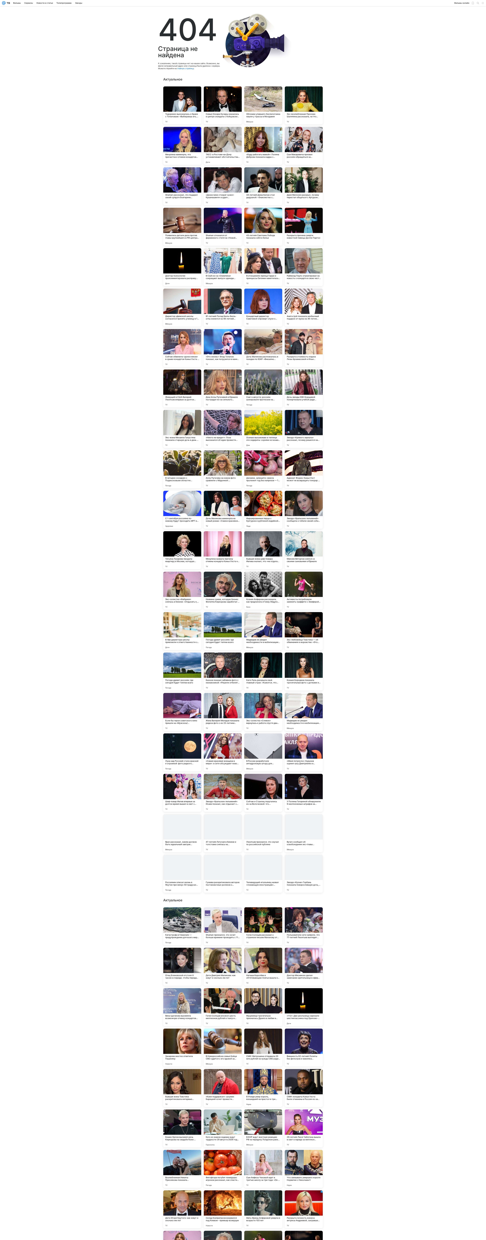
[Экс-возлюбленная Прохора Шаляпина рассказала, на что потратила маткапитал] (304, 105)
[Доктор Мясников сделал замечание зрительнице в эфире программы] (304, 1209)
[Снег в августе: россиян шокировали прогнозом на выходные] (263, 388)
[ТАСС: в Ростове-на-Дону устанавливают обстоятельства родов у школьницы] (223, 146)
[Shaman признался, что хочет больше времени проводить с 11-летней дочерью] (223, 1169)
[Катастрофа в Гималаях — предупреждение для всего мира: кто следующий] (182, 1169)
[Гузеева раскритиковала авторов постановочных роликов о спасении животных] (223, 874)
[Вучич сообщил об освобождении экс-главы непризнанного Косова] (304, 833)
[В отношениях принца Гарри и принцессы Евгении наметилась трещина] (263, 267)
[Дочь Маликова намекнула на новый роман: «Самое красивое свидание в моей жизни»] (223, 510)
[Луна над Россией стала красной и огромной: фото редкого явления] (182, 752)
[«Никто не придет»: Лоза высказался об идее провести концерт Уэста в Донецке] (223, 429)
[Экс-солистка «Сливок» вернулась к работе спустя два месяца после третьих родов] (263, 712)
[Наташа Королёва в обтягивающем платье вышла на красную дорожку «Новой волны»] (263, 1209)
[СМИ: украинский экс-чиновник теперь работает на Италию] (182, 995)
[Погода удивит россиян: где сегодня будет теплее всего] (223, 631)
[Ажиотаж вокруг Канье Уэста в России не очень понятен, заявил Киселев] (182, 914)
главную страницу (185, 68)
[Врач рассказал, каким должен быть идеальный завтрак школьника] (182, 833)
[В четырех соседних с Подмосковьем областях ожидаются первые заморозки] (182, 469)
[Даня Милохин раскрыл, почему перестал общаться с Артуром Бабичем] (304, 186)
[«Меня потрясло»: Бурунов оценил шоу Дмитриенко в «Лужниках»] (304, 752)
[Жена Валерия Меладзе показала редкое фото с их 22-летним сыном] (223, 712)
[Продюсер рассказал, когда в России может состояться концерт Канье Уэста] (182, 1035)
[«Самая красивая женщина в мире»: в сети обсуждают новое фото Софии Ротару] (223, 752)
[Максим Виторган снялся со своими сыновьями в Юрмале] (304, 550)
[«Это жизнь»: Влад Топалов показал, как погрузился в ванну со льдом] (223, 348)
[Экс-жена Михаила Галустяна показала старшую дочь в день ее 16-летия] (182, 429)
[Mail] (4, 3)
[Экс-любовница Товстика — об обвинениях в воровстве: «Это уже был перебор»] (304, 631)
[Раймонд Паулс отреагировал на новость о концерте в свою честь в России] (304, 267)
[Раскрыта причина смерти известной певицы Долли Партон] (304, 227)
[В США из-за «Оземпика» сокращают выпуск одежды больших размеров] (223, 267)
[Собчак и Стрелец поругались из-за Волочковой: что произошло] (263, 793)
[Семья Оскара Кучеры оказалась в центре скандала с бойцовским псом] (223, 105)
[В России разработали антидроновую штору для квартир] (263, 752)
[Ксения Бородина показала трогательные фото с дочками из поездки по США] (304, 671)
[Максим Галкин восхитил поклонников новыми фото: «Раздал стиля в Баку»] (182, 1116)
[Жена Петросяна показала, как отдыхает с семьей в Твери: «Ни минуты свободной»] (304, 955)
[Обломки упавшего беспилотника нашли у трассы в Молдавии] (263, 105)
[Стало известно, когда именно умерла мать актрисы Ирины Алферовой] (223, 1035)
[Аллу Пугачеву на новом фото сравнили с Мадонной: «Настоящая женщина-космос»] (223, 469)
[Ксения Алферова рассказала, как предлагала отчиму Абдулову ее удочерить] (263, 591)
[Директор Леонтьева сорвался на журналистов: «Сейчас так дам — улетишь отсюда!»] (304, 1035)
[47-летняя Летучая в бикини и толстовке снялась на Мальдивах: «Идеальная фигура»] (223, 833)
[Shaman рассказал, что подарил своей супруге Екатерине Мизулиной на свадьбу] (182, 186)
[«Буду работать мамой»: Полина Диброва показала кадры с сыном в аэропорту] (263, 146)
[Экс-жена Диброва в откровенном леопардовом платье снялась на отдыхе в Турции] (223, 1116)
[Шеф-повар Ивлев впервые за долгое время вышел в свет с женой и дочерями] (182, 793)
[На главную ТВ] (8, 3)
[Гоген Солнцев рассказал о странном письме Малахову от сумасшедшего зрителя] (263, 1169)
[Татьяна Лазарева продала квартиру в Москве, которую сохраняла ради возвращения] (182, 550)
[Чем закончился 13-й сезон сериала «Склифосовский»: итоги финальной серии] (182, 955)
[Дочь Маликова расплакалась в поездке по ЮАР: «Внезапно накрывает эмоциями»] (263, 348)
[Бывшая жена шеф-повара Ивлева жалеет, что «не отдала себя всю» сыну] (263, 550)
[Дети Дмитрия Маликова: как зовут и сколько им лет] (223, 1209)
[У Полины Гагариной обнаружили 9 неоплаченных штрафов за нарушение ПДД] (304, 793)
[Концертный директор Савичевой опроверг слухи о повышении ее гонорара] (263, 308)
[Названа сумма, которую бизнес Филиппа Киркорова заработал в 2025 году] (223, 591)
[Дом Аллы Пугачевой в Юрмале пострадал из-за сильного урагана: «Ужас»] (223, 388)
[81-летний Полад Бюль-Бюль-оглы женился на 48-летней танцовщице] (223, 308)
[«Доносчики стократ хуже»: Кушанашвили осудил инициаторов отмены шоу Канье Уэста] (223, 186)
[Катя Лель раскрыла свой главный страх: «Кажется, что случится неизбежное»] (263, 671)
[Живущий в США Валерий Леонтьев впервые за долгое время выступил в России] (182, 388)
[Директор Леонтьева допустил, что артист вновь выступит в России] (263, 1076)
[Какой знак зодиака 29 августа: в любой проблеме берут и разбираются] (263, 1035)
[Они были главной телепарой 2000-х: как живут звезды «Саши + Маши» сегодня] (223, 955)
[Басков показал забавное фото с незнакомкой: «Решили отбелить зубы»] (223, 671)
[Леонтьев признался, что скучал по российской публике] (263, 833)
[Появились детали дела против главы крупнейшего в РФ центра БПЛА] (182, 227)
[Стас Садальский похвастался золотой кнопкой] (263, 1116)
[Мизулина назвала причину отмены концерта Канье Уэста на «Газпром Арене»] (223, 550)
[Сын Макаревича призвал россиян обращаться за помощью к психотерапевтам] (304, 146)
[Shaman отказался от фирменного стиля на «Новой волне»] (223, 227)
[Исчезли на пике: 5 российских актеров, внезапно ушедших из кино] (263, 955)
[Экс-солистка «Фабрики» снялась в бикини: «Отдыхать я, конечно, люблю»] (182, 591)
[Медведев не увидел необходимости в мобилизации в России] (263, 631)
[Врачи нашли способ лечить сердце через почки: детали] (223, 1076)
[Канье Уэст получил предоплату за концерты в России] (304, 914)
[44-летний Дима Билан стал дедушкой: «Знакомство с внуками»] (263, 186)
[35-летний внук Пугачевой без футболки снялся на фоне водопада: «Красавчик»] (223, 914)
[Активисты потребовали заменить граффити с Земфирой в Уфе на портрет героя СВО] (304, 591)
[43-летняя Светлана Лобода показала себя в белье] (263, 227)
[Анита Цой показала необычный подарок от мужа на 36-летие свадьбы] (304, 308)
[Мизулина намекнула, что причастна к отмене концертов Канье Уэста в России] (182, 146)
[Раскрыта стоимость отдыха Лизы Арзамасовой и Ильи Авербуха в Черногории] (304, 348)
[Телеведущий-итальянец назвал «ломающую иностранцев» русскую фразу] (263, 874)
